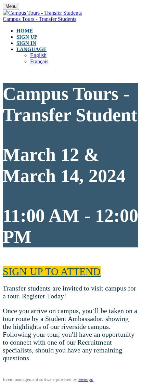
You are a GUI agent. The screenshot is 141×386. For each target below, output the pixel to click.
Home (24, 31)
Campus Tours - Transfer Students (39, 19)
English (38, 55)
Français (39, 61)
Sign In (26, 43)
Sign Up (26, 37)
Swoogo (85, 379)
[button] (52, 271)
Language (31, 49)
